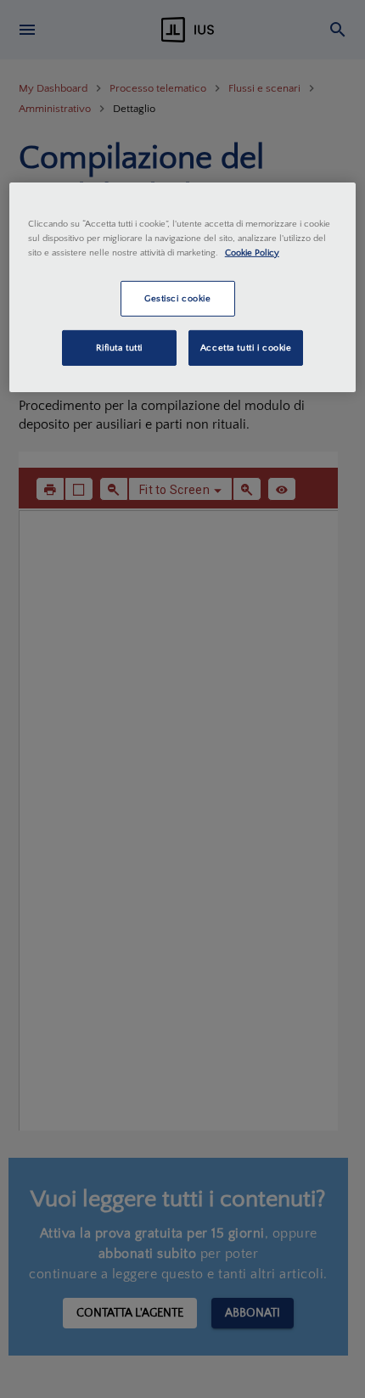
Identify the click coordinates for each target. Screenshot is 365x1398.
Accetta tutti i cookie (246, 347)
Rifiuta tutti (119, 347)
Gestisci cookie (177, 298)
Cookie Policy (252, 252)
